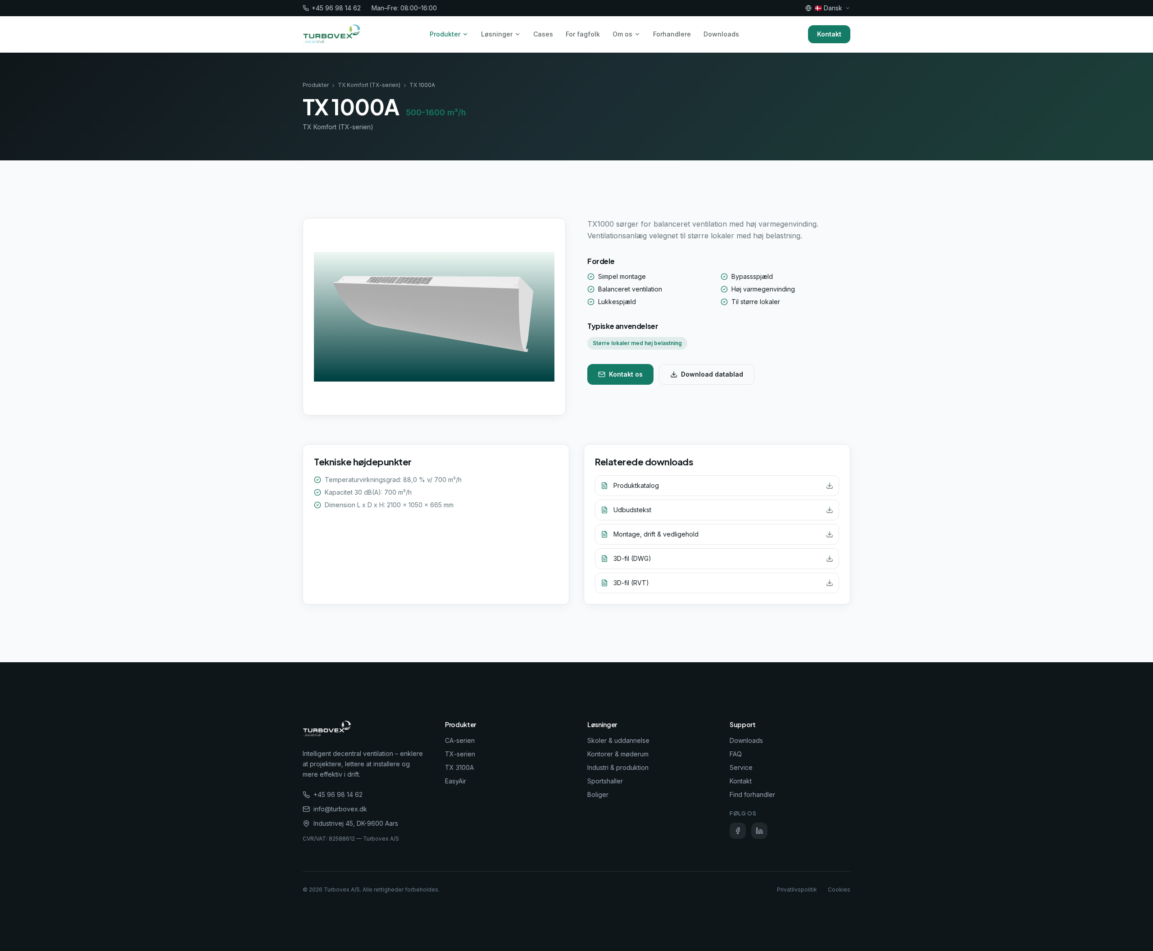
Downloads (721, 34)
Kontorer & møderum (618, 754)
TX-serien (460, 754)
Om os (622, 34)
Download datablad (712, 374)
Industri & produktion (618, 767)
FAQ (736, 754)
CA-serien (460, 740)
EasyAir (455, 781)
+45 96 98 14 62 (336, 8)
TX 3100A (459, 767)
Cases (543, 34)
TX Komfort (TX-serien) (369, 85)
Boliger (597, 794)
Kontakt (829, 34)
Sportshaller (605, 781)
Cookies (839, 889)
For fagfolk (583, 34)
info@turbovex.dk (340, 809)
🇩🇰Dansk (828, 8)
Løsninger (497, 34)
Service (741, 767)
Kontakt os (626, 374)
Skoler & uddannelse (618, 740)
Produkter (445, 34)
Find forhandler (752, 794)
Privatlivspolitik (797, 889)
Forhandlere (672, 34)
